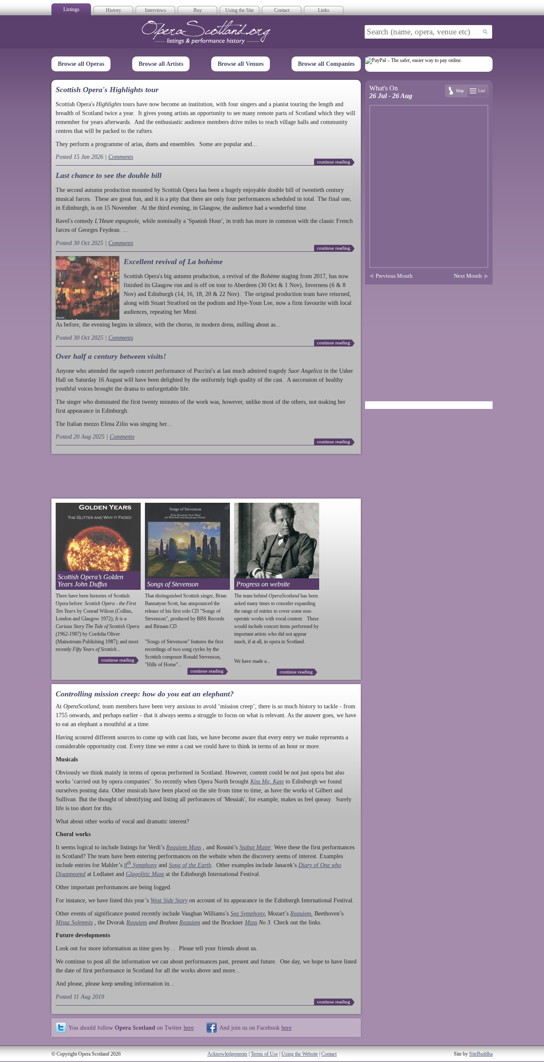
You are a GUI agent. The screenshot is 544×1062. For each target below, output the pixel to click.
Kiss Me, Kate (267, 781)
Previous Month (394, 276)
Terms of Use (264, 1054)
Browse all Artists (161, 64)
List (481, 90)
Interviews (155, 10)
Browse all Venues (241, 64)
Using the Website (299, 1054)
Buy (197, 10)
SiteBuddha (481, 1054)
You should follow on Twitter (131, 1027)
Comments (120, 157)
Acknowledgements (227, 1054)
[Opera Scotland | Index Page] (206, 32)
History (113, 10)
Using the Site (239, 10)
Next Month (468, 276)
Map (460, 90)
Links (323, 10)
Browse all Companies (326, 64)
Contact (281, 10)
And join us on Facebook (255, 1027)
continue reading (333, 161)
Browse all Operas (81, 64)
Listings (71, 9)
